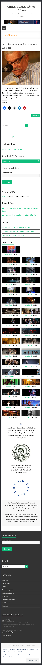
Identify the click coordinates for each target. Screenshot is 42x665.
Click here (5, 197)
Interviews (5, 596)
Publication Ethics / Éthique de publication (17, 227)
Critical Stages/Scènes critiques (21, 8)
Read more (35, 115)
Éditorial (16, 137)
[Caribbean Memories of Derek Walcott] (21, 53)
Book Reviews (6, 603)
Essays (4, 586)
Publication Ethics (8, 657)
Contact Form (6, 635)
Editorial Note (7, 137)
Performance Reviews (8, 599)
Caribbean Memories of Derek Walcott (19, 46)
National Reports (7, 590)
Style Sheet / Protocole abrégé (13, 235)
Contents (5, 580)
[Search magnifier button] (38, 161)
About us (5, 133)
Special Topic (6, 583)
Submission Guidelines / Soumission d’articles (18, 231)
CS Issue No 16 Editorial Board (13, 149)
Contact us (5, 606)
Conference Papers (8, 593)
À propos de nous (15, 133)
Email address (7, 173)
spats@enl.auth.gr (8, 632)
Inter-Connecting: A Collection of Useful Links (19, 215)
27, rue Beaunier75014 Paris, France (8, 620)
